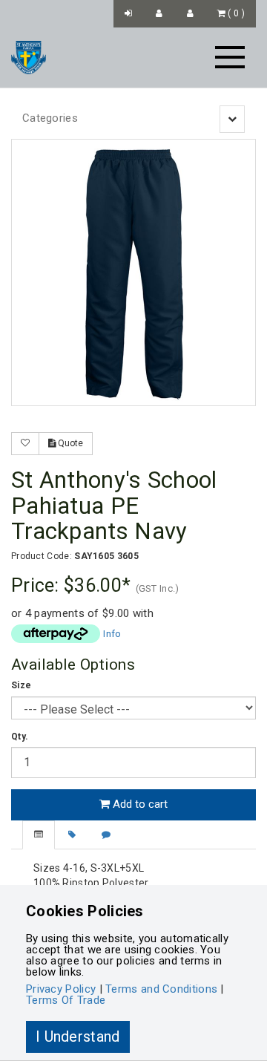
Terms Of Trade (65, 1000)
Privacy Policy (61, 989)
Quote (69, 443)
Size (21, 685)
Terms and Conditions (161, 989)
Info (112, 633)
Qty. (19, 736)
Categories (50, 118)
